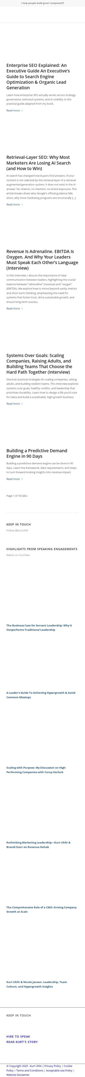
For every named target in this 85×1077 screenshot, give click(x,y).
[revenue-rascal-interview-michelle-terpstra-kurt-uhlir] (42, 233)
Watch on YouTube (18, 555)
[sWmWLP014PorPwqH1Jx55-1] (42, 432)
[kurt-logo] (35, 14)
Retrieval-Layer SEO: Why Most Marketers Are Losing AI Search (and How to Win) (38, 162)
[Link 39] (42, 900)
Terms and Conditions (29, 1070)
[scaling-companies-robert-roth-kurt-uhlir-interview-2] (42, 337)
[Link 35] (42, 761)
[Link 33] (42, 686)
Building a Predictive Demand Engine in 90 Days (36, 453)
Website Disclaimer (18, 1075)
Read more (13, 110)
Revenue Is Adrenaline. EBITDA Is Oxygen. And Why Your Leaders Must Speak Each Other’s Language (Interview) (42, 259)
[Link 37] (42, 836)
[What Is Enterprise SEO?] (42, 47)
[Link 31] (42, 619)
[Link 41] (42, 975)
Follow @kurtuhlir (17, 530)
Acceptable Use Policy (59, 1070)
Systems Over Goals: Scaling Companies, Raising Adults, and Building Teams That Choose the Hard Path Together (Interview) (39, 364)
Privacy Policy (52, 1066)
